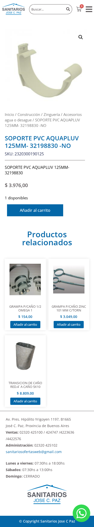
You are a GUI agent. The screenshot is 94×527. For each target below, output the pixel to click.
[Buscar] (68, 9)
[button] (89, 9)
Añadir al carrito (35, 210)
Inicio (9, 114)
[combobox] (46, 9)
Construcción (29, 114)
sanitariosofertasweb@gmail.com (34, 451)
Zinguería (52, 114)
